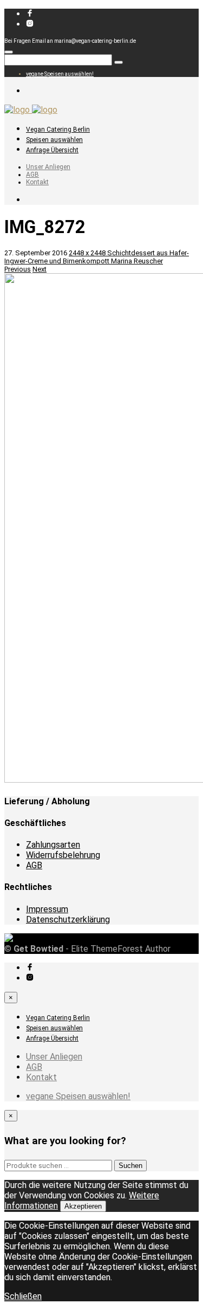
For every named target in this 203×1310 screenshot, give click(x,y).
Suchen (130, 1165)
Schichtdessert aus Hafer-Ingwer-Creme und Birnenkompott (96, 257)
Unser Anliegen (48, 167)
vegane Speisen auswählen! (60, 74)
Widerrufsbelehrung (63, 855)
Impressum (47, 909)
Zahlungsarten (53, 845)
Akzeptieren (83, 1206)
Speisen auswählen (54, 140)
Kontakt (37, 182)
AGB (32, 174)
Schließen (23, 1296)
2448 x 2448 (88, 253)
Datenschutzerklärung (68, 919)
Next (39, 269)
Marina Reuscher (137, 261)
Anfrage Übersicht (52, 150)
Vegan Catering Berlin (58, 129)
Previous (17, 269)
